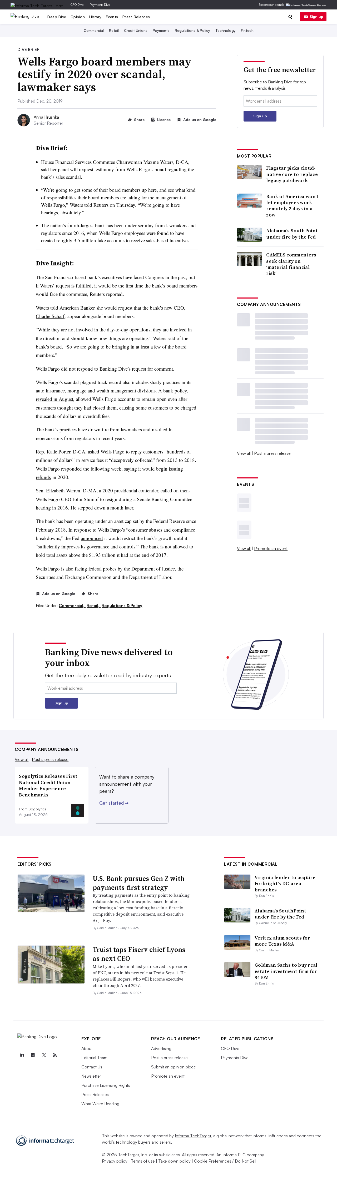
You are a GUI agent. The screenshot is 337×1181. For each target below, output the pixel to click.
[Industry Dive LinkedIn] (21, 1055)
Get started (113, 803)
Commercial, (72, 605)
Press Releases (136, 16)
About (87, 1048)
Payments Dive (100, 5)
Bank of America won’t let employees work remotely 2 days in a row (292, 205)
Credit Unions (135, 30)
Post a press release (272, 453)
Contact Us (91, 1066)
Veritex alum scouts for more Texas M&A (282, 941)
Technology (225, 30)
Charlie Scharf (50, 316)
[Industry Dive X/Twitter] (43, 1055)
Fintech (247, 30)
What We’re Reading (100, 1103)
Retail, (94, 605)
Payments (161, 30)
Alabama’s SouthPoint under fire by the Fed (292, 234)
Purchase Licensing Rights (105, 1085)
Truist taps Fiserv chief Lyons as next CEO (139, 954)
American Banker (77, 307)
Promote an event (271, 548)
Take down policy (174, 1161)
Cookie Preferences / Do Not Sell (225, 1161)
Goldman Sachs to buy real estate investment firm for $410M (286, 971)
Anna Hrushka (46, 117)
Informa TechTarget (193, 1135)
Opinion (78, 16)
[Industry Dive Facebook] (32, 1055)
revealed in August (54, 399)
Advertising (161, 1048)
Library (95, 16)
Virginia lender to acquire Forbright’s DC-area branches (285, 883)
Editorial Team (94, 1057)
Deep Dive (56, 16)
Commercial (94, 30)
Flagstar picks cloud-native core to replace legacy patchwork (292, 174)
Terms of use (143, 1161)
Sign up (316, 16)
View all (244, 453)
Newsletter (91, 1076)
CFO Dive (77, 5)
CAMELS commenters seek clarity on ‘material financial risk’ (291, 264)
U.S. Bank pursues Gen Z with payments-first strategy (139, 883)
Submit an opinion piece (173, 1066)
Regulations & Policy (192, 30)
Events (112, 16)
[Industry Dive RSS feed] (54, 1055)
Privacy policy (114, 1161)
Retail (114, 30)
